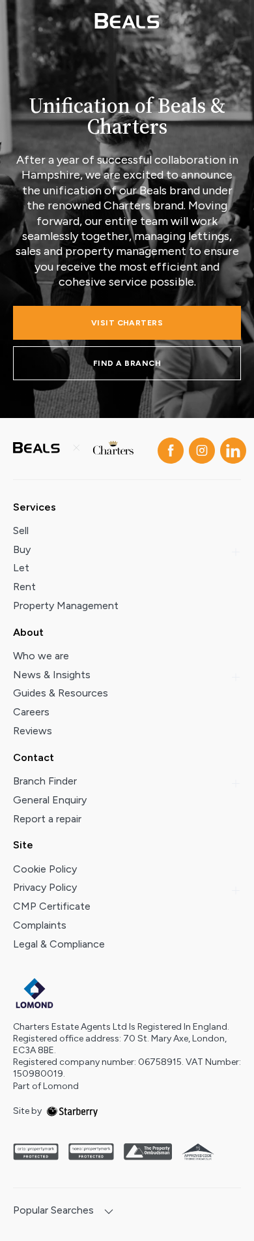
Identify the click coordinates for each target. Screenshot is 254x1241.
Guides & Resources (60, 693)
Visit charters (127, 322)
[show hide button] (108, 1212)
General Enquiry (50, 800)
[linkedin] (230, 448)
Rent (24, 586)
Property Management (66, 605)
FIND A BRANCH (127, 363)
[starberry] (72, 1110)
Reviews (32, 731)
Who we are (41, 656)
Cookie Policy (45, 869)
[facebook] (168, 448)
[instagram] (199, 448)
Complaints (39, 925)
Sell (21, 530)
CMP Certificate (52, 906)
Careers (31, 712)
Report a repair (47, 819)
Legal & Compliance (59, 944)
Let (21, 567)
